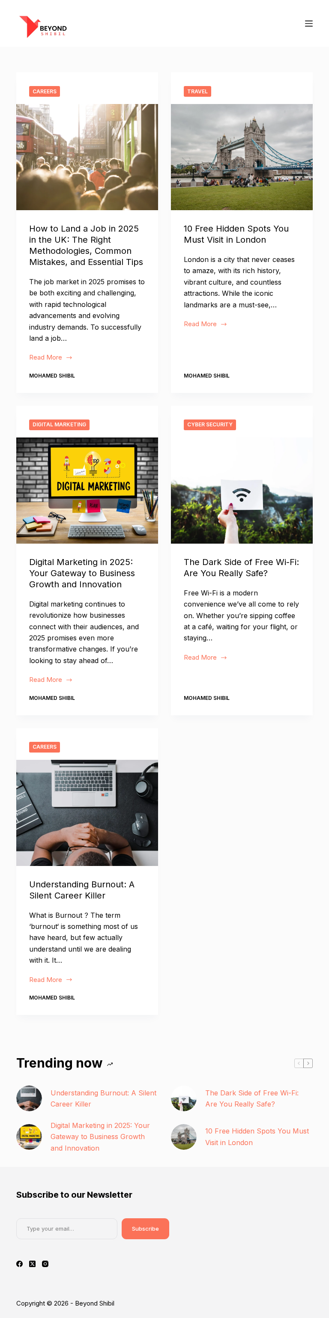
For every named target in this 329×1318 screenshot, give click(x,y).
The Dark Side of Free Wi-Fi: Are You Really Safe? (252, 1098)
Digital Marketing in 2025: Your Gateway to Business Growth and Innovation (82, 573)
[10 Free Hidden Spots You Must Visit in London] (242, 157)
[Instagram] (45, 1264)
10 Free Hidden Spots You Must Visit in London (257, 1136)
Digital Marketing (59, 424)
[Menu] (309, 23)
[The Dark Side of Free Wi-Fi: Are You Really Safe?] (242, 490)
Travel (197, 91)
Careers (45, 91)
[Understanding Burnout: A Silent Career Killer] (87, 813)
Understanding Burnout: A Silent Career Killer (103, 1098)
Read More (51, 358)
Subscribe (145, 1228)
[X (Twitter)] (32, 1264)
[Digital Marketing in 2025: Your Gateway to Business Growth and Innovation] (87, 490)
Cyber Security (210, 424)
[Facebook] (19, 1264)
